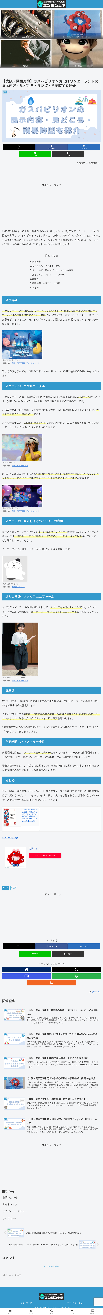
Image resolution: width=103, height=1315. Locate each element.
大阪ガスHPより (18, 587)
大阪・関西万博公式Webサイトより (26, 363)
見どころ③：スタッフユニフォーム (49, 274)
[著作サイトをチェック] (26, 969)
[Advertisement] (51, 173)
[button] (68, 154)
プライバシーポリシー (15, 1211)
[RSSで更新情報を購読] (51, 982)
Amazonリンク (10, 837)
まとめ (35, 287)
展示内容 (36, 261)
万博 (6, 888)
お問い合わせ (10, 1197)
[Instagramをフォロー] (26, 976)
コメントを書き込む (51, 1266)
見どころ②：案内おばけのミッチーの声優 (52, 270)
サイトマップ (10, 1204)
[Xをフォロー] (76, 969)
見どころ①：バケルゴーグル (46, 266)
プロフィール (10, 1218)
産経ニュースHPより (20, 466)
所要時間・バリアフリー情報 (46, 283)
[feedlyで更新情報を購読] (76, 976)
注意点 (35, 279)
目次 (47, 255)
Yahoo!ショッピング (43, 855)
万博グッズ (34, 848)
